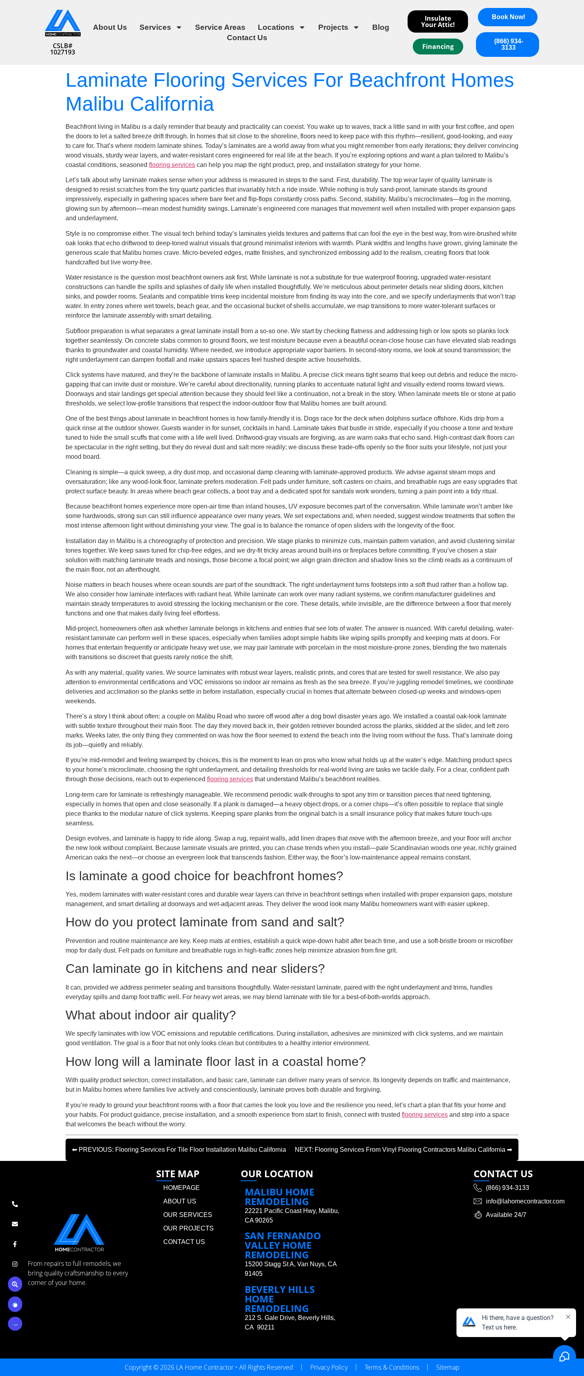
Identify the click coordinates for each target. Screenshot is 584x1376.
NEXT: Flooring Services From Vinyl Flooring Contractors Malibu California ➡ (403, 1149)
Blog (380, 27)
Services (155, 27)
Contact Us (247, 37)
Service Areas (220, 27)
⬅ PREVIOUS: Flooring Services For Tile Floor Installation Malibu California (179, 1149)
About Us (110, 27)
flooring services (172, 164)
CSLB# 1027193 (62, 48)
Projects (333, 27)
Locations (276, 27)
